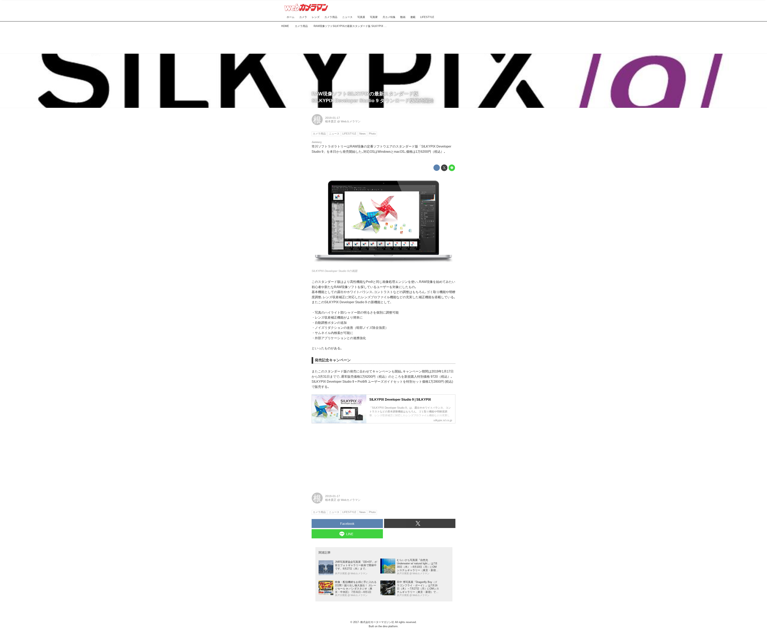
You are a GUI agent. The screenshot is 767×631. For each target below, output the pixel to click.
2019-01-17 (332, 117)
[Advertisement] (383, 40)
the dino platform (388, 626)
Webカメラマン (351, 121)
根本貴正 (330, 121)
